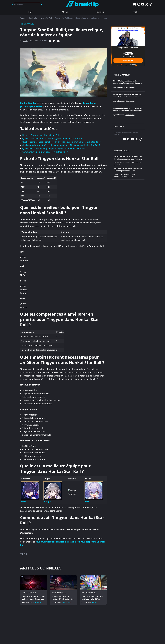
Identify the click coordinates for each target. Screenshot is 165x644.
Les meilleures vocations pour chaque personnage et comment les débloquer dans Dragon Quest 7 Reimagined (128, 169)
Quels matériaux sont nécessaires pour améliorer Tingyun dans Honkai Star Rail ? (61, 145)
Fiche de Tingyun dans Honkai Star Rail (40, 135)
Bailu (87, 501)
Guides (100, 12)
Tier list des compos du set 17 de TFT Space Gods (127, 164)
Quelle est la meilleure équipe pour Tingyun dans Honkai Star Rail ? (54, 148)
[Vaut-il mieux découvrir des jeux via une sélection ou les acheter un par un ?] (128, 98)
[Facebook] (50, 41)
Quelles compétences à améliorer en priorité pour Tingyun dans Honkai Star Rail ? (61, 141)
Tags (135, 12)
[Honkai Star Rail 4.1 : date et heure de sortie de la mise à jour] (33, 590)
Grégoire (94, 602)
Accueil (22, 18)
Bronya (47, 501)
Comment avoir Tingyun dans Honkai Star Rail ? (45, 151)
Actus (65, 12)
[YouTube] (142, 4)
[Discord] (134, 4)
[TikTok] (151, 4)
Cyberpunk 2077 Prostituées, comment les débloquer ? (124, 175)
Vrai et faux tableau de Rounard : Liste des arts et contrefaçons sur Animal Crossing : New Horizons (128, 158)
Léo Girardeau (36, 602)
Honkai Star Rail (46, 18)
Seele (23, 501)
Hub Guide (33, 18)
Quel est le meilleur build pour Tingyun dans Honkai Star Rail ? (52, 138)
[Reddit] (58, 41)
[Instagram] (138, 4)
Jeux (30, 12)
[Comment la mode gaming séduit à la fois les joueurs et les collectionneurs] (128, 112)
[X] (146, 4)
